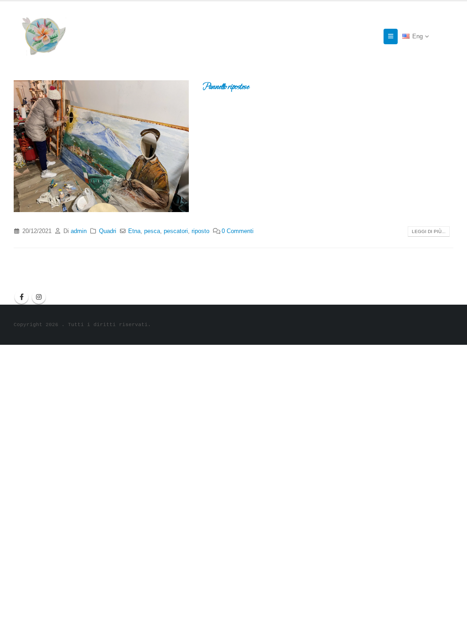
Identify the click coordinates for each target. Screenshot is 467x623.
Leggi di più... (429, 231)
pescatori (176, 231)
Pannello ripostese (225, 86)
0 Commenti (238, 231)
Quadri (107, 231)
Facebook (21, 297)
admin (79, 231)
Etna (134, 231)
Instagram (39, 297)
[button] (391, 36)
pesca (152, 231)
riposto (200, 231)
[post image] (101, 146)
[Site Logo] (43, 36)
